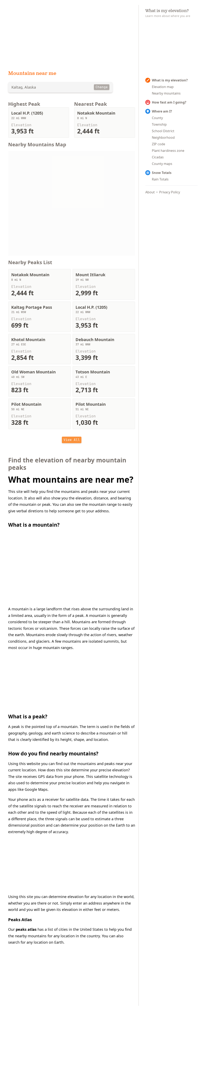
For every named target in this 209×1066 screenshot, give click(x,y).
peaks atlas (26, 929)
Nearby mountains (166, 93)
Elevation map (163, 87)
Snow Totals (161, 172)
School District (163, 131)
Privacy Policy (169, 192)
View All (71, 440)
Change (102, 87)
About (150, 192)
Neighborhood (163, 137)
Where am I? (162, 111)
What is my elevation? (170, 80)
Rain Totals (160, 179)
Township (159, 124)
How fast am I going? (169, 102)
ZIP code (158, 144)
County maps (162, 163)
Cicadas (158, 157)
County (157, 118)
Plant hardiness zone (168, 150)
